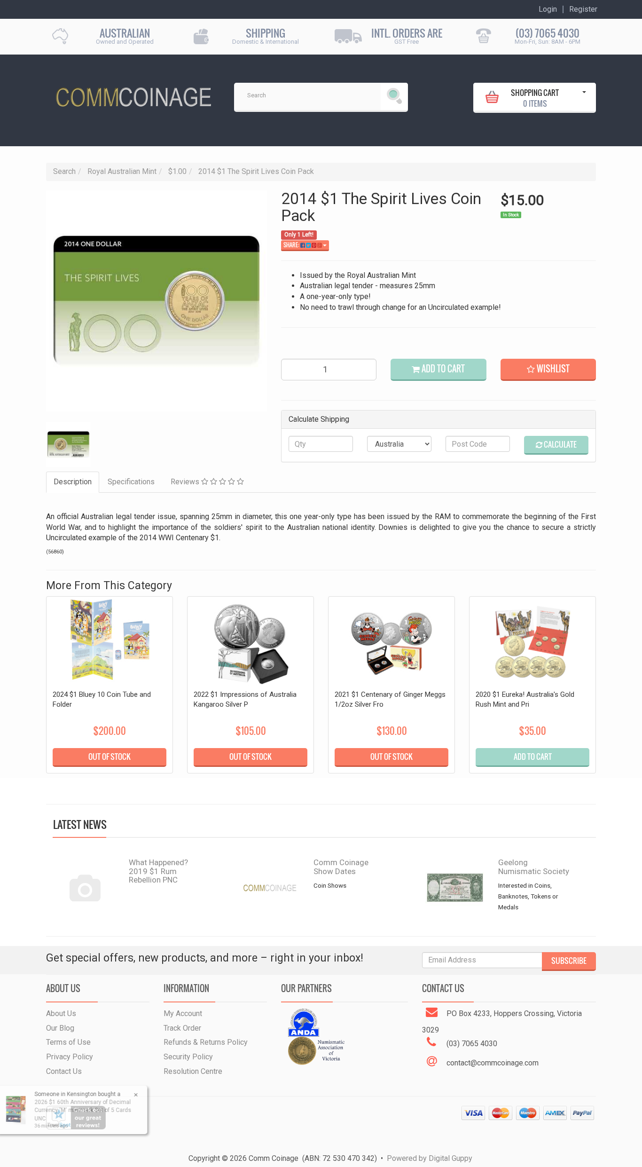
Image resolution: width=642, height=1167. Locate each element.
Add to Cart (442, 369)
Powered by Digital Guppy (429, 1158)
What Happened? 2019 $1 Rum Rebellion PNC (158, 871)
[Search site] (394, 96)
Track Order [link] (182, 1028)
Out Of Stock (109, 756)
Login (548, 9)
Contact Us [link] (64, 1071)
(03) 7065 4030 (547, 33)
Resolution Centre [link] (193, 1071)
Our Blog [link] (60, 1028)
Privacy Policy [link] (69, 1056)
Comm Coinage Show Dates (340, 867)
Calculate (559, 444)
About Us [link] (61, 1013)
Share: (291, 245)
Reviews (186, 481)
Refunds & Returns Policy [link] (206, 1042)
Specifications (131, 481)
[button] (548, 370)
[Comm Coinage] (133, 93)
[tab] (73, 482)
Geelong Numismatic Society (533, 867)
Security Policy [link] (188, 1056)
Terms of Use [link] (68, 1042)
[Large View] (68, 444)
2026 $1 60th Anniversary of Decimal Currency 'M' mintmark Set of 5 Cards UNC (77, 1110)
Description (73, 481)
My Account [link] (183, 1013)
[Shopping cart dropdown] (584, 97)
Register (583, 9)
